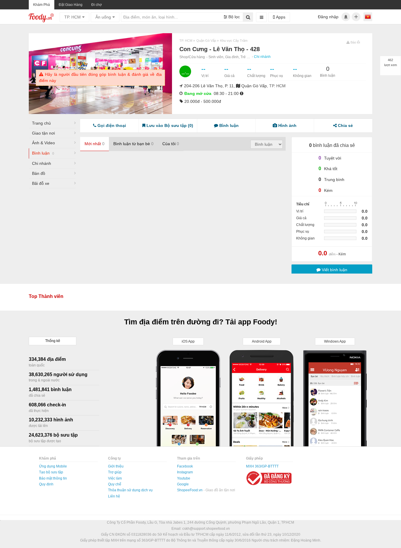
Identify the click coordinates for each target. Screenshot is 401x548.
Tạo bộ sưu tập (51, 472)
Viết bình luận (334, 269)
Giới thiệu (116, 466)
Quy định (46, 484)
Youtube (183, 478)
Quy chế (114, 484)
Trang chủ (41, 123)
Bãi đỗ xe (40, 183)
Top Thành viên (46, 296)
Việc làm (115, 478)
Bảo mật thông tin (53, 478)
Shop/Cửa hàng (192, 57)
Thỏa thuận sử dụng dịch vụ (130, 490)
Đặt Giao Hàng (70, 5)
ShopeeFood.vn (190, 490)
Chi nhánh (262, 57)
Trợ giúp (115, 472)
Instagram (185, 472)
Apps (280, 17)
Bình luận (43, 153)
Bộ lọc (233, 16)
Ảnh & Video (43, 142)
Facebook (185, 466)
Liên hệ (114, 496)
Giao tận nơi (43, 133)
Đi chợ (96, 5)
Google (183, 484)
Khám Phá (41, 5)
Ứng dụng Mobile (53, 466)
